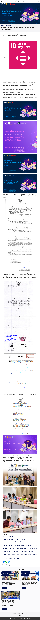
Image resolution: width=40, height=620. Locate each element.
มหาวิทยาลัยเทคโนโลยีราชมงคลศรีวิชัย (24, 618)
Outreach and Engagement (6, 25)
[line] (20, 615)
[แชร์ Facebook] (4, 562)
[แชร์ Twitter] (9, 562)
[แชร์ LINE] (6, 562)
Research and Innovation (14, 573)
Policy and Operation (5, 573)
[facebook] (19, 615)
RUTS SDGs (21, 1)
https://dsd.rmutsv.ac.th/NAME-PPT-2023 (11, 558)
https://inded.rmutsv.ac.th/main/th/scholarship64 (12, 541)
